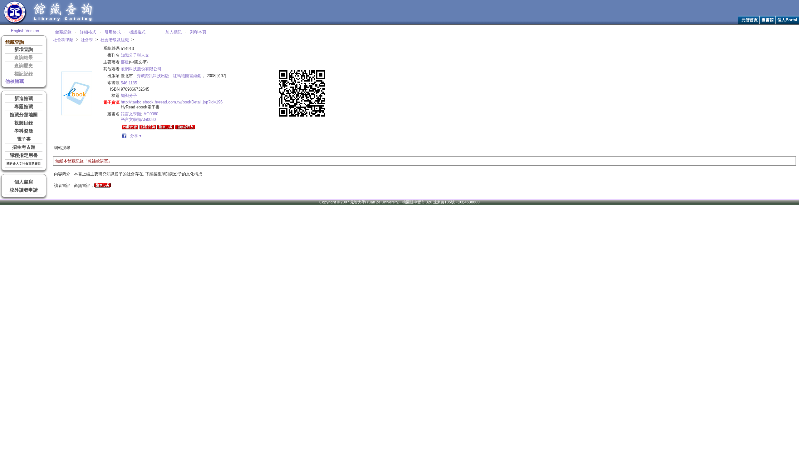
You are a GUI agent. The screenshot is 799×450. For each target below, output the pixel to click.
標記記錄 (23, 73)
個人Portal (787, 20)
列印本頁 (198, 32)
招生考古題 (24, 147)
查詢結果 (23, 57)
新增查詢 (23, 49)
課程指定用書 (24, 155)
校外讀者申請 (24, 190)
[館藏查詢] (63, 23)
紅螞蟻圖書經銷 (187, 75)
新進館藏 (23, 98)
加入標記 (173, 32)
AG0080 (151, 114)
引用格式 (113, 32)
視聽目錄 (23, 122)
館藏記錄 (63, 32)
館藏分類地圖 (24, 114)
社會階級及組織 (114, 40)
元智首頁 (750, 20)
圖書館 (768, 20)
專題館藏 (23, 106)
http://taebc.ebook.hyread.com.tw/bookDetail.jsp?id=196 (172, 102)
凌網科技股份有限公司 (141, 69)
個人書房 (23, 181)
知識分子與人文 (135, 55)
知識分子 (129, 95)
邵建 (125, 62)
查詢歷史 (23, 65)
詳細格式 (88, 32)
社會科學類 (63, 40)
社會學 (87, 40)
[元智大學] (15, 23)
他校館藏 (14, 81)
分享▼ (135, 135)
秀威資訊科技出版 (153, 75)
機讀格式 (137, 32)
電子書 (24, 139)
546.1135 (129, 83)
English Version (25, 30)
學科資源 (23, 130)
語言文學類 (131, 114)
